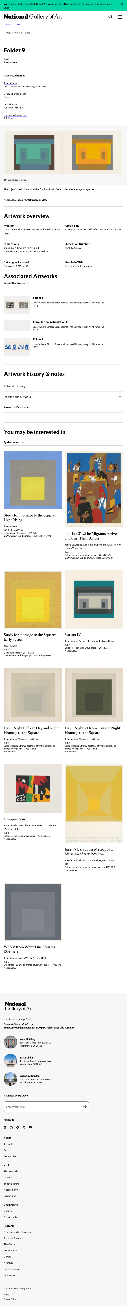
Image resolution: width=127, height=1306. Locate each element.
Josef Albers (10, 83)
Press (6, 1150)
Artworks (17, 32)
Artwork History (14, 386)
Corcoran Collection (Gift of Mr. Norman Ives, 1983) (93, 229)
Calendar (8, 1177)
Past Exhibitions (12, 1268)
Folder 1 (38, 298)
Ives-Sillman (10, 104)
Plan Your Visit (12, 1171)
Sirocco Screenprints (15, 93)
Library (7, 1256)
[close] (122, 4)
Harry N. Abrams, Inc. (15, 114)
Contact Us (10, 1156)
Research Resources (17, 407)
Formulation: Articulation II (50, 322)
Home (7, 32)
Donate (8, 1210)
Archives (8, 1262)
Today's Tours (11, 1183)
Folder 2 (38, 339)
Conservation (11, 1250)
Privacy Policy (10, 1299)
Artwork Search (12, 1238)
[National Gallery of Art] (63, 1006)
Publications (10, 1274)
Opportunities (11, 1217)
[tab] (14, 442)
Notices (7, 1294)
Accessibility (11, 1189)
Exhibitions (10, 1195)
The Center (10, 1244)
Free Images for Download (18, 1232)
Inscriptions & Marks (17, 397)
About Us (9, 1144)
